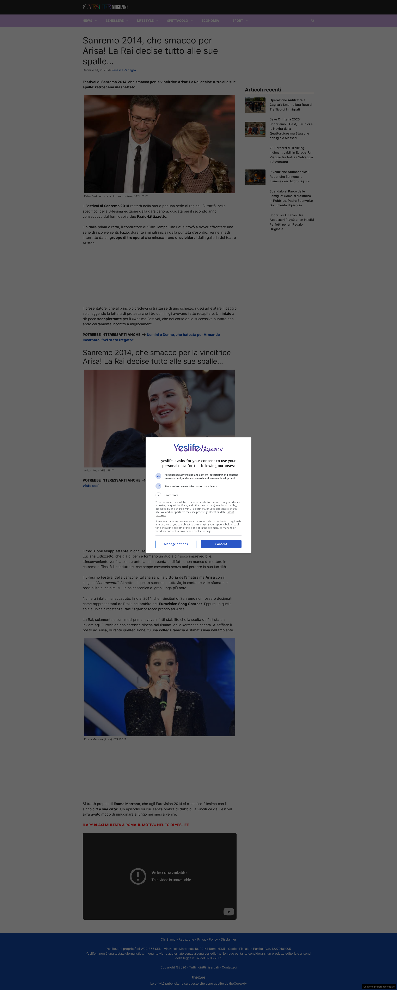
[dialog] (198, 495)
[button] (198, 495)
